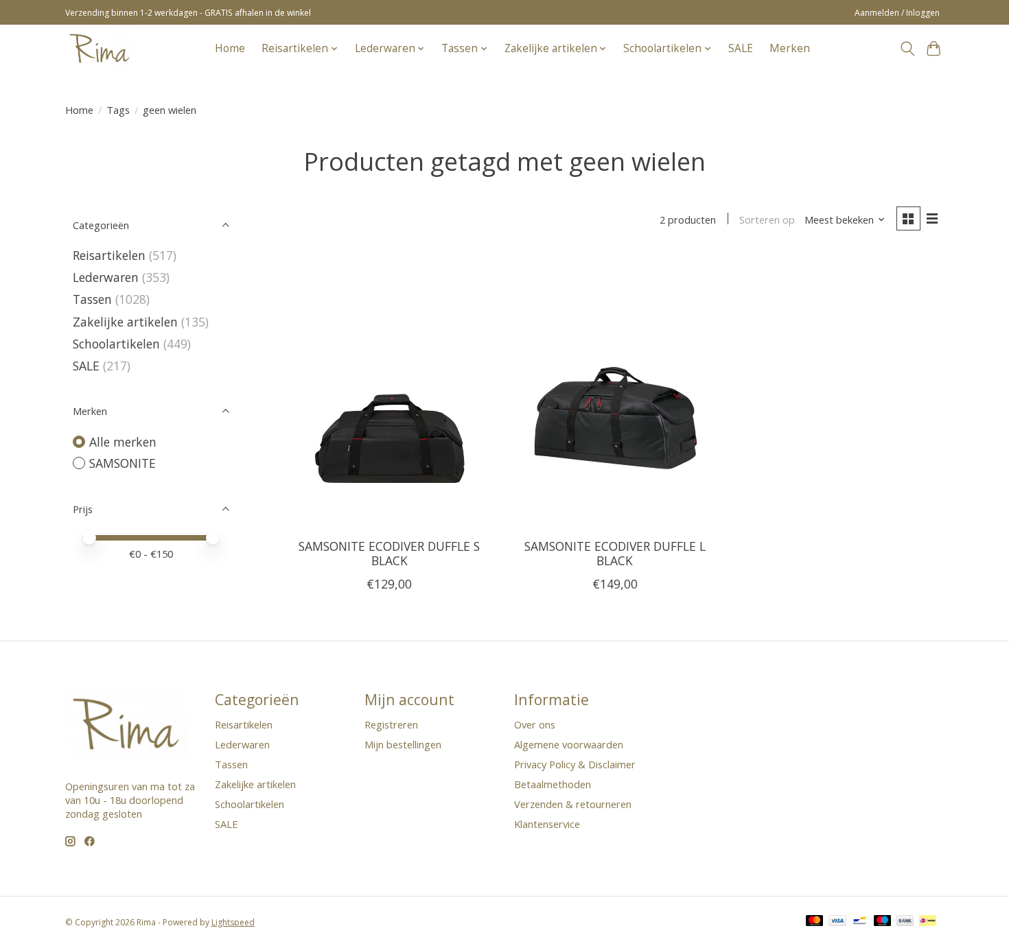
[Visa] (837, 922)
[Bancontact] (859, 922)
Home (230, 48)
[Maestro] (883, 922)
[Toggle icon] (907, 48)
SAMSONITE (122, 463)
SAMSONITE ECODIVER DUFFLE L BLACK (615, 553)
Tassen (92, 299)
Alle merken (122, 442)
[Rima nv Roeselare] (99, 48)
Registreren (391, 724)
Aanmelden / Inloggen (897, 13)
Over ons (534, 724)
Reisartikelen (109, 255)
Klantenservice (547, 824)
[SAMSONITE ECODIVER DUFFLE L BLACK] (614, 390)
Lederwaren (106, 277)
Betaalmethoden (552, 784)
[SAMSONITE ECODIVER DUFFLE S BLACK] (389, 390)
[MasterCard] (815, 922)
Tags (118, 110)
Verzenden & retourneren (572, 804)
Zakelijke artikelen (125, 321)
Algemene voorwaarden (568, 744)
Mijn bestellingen (402, 744)
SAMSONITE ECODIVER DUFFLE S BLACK (389, 553)
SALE (740, 48)
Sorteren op (767, 219)
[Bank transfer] (905, 922)
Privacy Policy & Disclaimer (575, 764)
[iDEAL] (927, 922)
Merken (789, 48)
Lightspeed (233, 922)
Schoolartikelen (116, 343)
